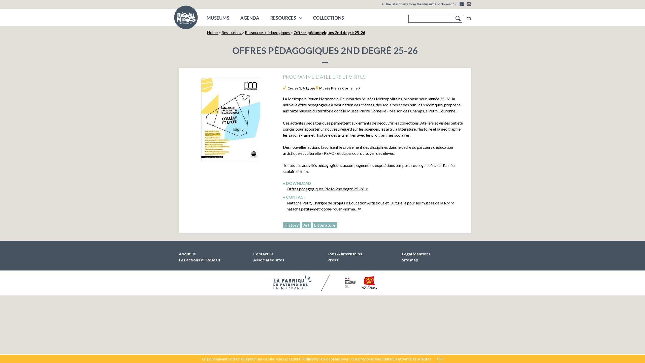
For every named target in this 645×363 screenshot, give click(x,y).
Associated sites (268, 259)
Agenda (249, 18)
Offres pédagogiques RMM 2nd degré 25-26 (325, 188)
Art (306, 225)
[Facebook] (462, 4)
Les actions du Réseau (199, 259)
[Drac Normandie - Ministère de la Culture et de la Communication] (350, 282)
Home (212, 32)
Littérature (324, 225)
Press (333, 259)
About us (187, 253)
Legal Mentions (416, 253)
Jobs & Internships (345, 253)
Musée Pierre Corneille (338, 88)
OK (440, 358)
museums (218, 18)
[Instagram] (469, 4)
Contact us (263, 253)
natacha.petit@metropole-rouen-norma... (322, 208)
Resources (283, 18)
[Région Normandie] (369, 282)
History (291, 225)
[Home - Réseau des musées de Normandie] (186, 19)
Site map (410, 259)
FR (468, 18)
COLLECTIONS (328, 18)
